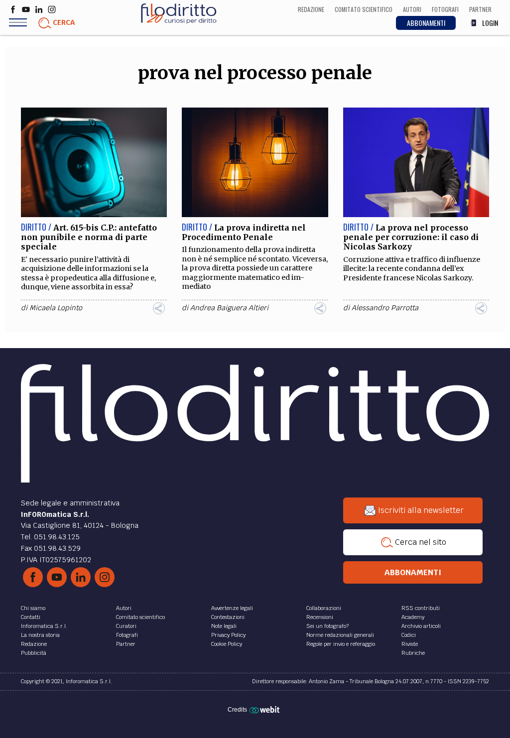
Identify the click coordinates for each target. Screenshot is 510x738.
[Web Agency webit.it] (266, 709)
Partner (125, 643)
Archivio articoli (421, 625)
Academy (412, 617)
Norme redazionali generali (340, 634)
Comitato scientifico (140, 617)
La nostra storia (40, 634)
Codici (408, 634)
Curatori (126, 625)
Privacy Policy (228, 634)
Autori (123, 608)
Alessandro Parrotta (385, 307)
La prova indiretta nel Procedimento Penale (244, 232)
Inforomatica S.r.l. (44, 625)
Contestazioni (228, 617)
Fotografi (127, 634)
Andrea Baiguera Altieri (229, 307)
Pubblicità (33, 652)
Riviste (409, 643)
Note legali (224, 625)
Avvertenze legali (232, 608)
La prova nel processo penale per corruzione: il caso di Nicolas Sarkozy (411, 237)
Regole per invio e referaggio (340, 643)
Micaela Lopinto (55, 307)
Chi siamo (33, 608)
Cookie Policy (226, 643)
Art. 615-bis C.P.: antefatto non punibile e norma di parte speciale (89, 237)
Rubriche (413, 652)
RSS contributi (420, 608)
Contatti (30, 617)
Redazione (34, 643)
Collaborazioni (323, 608)
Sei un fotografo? (327, 625)
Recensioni (319, 617)
